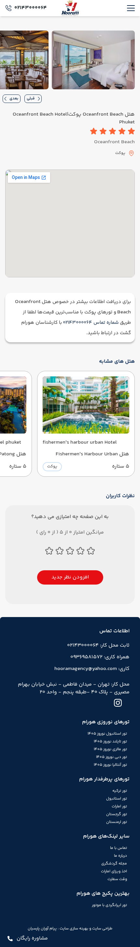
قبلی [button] (31, 98)
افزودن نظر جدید (70, 577)
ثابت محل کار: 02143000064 (98, 645)
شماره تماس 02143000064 (91, 322)
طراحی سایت (101, 929)
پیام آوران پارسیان (42, 929)
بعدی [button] (13, 98)
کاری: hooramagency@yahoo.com (92, 669)
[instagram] (118, 703)
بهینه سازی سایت (73, 929)
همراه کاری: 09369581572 (100, 657)
